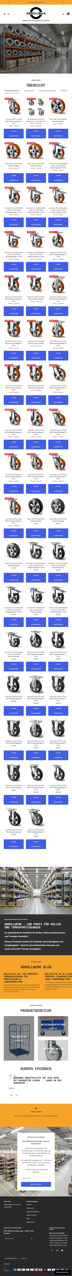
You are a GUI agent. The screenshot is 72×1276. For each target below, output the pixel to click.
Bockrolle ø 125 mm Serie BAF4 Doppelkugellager (14, 786)
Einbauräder (29, 90)
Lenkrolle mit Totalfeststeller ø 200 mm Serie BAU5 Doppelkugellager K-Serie (58, 166)
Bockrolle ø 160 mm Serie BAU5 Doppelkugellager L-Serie (13, 343)
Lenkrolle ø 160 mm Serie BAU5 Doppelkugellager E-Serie (36, 477)
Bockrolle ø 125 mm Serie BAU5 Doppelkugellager (36, 387)
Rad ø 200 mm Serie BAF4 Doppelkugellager (36, 520)
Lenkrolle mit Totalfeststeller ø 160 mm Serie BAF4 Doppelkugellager (36, 610)
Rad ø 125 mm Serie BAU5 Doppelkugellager (35, 165)
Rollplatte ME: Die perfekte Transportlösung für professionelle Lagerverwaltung (21, 977)
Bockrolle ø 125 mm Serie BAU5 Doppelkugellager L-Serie (13, 388)
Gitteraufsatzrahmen (47, 90)
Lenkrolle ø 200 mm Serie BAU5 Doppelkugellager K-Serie (13, 432)
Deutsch (23, 1258)
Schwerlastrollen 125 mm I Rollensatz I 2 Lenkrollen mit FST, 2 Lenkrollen (36, 121)
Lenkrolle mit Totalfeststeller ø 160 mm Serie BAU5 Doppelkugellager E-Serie (58, 210)
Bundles (64, 90)
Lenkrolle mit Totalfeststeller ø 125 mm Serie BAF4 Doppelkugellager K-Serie (58, 610)
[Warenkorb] (67, 14)
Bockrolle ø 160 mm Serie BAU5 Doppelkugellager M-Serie (58, 299)
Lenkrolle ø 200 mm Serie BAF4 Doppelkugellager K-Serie (58, 787)
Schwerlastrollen (12, 90)
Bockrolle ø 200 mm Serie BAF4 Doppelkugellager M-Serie (36, 654)
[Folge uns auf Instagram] (57, 1250)
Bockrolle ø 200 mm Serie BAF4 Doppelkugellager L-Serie (58, 654)
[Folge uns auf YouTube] (62, 1250)
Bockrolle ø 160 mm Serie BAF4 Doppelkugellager (13, 742)
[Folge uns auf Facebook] (51, 1250)
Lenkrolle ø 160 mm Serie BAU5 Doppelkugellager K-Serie (13, 477)
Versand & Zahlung (33, 1211)
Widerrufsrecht (31, 1215)
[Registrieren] (31, 1238)
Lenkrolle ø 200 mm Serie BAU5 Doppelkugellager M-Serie (58, 388)
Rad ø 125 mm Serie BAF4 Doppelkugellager (13, 564)
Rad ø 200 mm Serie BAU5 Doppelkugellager (58, 120)
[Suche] (8, 14)
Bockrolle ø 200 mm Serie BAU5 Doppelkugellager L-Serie (13, 299)
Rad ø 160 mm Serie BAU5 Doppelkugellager (13, 165)
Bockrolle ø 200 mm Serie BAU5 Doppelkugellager (35, 298)
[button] (37, 1258)
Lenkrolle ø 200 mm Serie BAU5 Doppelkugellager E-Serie (36, 432)
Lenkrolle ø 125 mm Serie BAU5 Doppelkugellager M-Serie (58, 477)
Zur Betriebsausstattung (36, 60)
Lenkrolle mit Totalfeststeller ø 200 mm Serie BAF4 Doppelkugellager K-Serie (36, 565)
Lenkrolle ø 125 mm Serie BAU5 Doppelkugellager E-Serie (13, 121)
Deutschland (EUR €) (11, 1258)
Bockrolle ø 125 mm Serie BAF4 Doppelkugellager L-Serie (58, 743)
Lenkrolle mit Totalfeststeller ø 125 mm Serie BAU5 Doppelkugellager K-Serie (13, 255)
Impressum (30, 1208)
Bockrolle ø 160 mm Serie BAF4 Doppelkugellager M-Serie (36, 699)
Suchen (29, 1204)
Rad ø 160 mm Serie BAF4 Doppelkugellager (58, 520)
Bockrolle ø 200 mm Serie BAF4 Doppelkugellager (13, 698)
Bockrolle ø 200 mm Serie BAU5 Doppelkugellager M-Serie (58, 255)
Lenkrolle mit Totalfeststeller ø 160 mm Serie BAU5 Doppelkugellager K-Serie (36, 210)
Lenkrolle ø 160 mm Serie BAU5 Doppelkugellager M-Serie (58, 432)
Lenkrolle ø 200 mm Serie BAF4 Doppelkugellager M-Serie (36, 787)
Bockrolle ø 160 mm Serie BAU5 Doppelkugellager (36, 342)
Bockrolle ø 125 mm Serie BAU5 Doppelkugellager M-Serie (58, 343)
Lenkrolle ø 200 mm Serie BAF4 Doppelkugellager (13, 831)
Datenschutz (31, 1222)
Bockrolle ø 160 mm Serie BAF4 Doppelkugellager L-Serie (58, 699)
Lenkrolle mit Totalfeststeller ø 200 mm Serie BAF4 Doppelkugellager (58, 565)
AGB (28, 1219)
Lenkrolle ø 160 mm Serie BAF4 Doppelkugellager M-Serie (36, 832)
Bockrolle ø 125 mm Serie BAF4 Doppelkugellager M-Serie (36, 743)
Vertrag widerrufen (62, 1272)
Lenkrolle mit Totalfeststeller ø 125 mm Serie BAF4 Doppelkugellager (13, 654)
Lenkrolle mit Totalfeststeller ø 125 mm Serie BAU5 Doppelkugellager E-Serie (36, 255)
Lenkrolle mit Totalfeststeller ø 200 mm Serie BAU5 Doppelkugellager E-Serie (13, 210)
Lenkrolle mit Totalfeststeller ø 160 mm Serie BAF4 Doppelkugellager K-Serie (13, 610)
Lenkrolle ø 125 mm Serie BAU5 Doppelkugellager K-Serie (13, 521)
